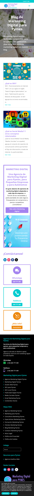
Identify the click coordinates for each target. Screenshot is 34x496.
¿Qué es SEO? (10, 83)
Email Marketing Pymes (12, 398)
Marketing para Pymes (12, 414)
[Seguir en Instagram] (8, 259)
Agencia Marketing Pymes (13, 411)
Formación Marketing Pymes (14, 422)
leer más (8, 105)
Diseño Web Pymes (11, 385)
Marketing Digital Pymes (13, 382)
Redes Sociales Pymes (12, 395)
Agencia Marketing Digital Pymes (16, 379)
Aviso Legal (8, 433)
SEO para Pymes (10, 387)
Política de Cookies (11, 439)
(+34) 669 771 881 (13, 363)
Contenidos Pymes (11, 401)
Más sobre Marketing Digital (17, 210)
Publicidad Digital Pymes (13, 393)
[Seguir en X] (16, 259)
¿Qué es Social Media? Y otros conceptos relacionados (15, 133)
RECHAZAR (5, 493)
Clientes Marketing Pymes (13, 425)
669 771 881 (27, 1)
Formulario (17, 327)
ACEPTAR (14, 493)
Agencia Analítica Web (12, 459)
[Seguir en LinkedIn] (5, 259)
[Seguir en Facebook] (12, 259)
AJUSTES (13, 490)
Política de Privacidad (12, 436)
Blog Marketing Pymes (12, 428)
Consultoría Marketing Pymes (14, 416)
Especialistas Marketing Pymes (15, 419)
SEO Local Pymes (10, 390)
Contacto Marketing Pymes (14, 431)
